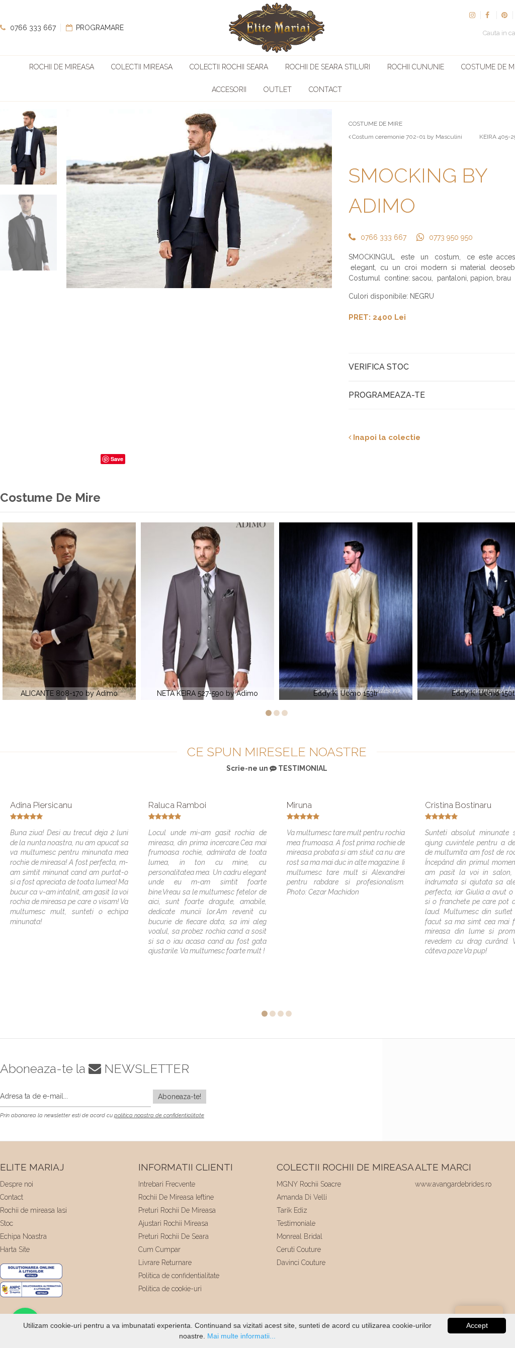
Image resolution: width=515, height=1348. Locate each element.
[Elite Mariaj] (276, 28)
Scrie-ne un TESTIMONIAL (276, 768)
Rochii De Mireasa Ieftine (176, 1197)
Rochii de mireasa (61, 67)
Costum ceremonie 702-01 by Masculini (406, 136)
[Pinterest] (504, 15)
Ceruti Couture (299, 1249)
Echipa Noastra (23, 1236)
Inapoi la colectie (385, 437)
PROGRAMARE (99, 28)
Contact (325, 89)
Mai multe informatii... (241, 1336)
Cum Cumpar (159, 1249)
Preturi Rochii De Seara (173, 1236)
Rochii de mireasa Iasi (33, 1210)
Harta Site (15, 1249)
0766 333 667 (32, 28)
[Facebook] (488, 15)
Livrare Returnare (165, 1263)
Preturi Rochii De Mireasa (177, 1210)
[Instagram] (472, 15)
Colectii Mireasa (142, 67)
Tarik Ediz (292, 1210)
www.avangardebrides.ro (453, 1184)
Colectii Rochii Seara (229, 67)
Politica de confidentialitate (178, 1276)
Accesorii (229, 89)
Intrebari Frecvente (166, 1184)
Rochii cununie (415, 67)
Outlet (278, 89)
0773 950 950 (451, 237)
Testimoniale (296, 1223)
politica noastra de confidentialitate (159, 1115)
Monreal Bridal (299, 1236)
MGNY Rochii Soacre (309, 1184)
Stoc (6, 1223)
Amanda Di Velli (302, 1197)
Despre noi (16, 1184)
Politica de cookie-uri (170, 1289)
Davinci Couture (301, 1263)
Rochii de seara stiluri (327, 67)
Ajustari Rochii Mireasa (173, 1223)
